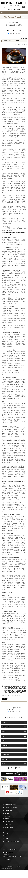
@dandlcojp (8, 824)
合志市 (9, 692)
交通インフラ (20, 692)
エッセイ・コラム (23, 44)
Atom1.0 (18, 767)
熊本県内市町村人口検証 (16, 688)
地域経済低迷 (7, 686)
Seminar (7, 813)
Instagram (7, 833)
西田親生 (7, 818)
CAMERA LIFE (8, 810)
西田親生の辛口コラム (21, 691)
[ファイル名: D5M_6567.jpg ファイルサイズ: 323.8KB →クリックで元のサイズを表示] (14, 56)
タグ (7, 25)
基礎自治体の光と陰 (12, 687)
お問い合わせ (8, 816)
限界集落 (14, 692)
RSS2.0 (11, 767)
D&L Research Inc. (8, 852)
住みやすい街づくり (16, 690)
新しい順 (11, 33)
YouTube (7, 830)
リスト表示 (18, 30)
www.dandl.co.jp (9, 821)
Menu (2, 12)
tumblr (6, 838)
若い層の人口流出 (15, 686)
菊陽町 (5, 692)
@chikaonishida (9, 827)
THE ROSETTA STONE (10, 804)
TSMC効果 (20, 687)
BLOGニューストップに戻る (15, 717)
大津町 (8, 691)
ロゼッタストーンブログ (11, 807)
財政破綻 (13, 691)
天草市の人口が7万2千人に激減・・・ (13, 40)
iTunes (17, 841)
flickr (6, 835)
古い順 (18, 33)
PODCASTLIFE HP (9, 841)
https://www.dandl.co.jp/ (10, 679)
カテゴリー (15, 44)
